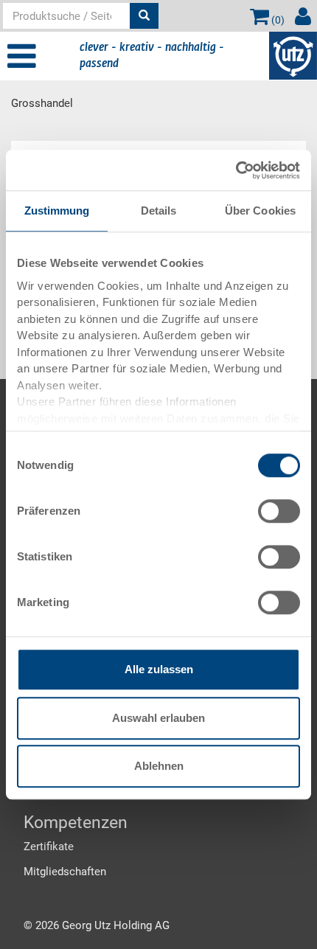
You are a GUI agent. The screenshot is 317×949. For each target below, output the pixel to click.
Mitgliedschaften (65, 871)
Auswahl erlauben (158, 718)
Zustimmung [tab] (57, 210)
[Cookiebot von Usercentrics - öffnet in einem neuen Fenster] (235, 170)
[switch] (279, 511)
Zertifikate (49, 846)
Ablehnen (159, 765)
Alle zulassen (159, 669)
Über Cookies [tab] (260, 210)
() (277, 20)
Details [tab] (159, 210)
